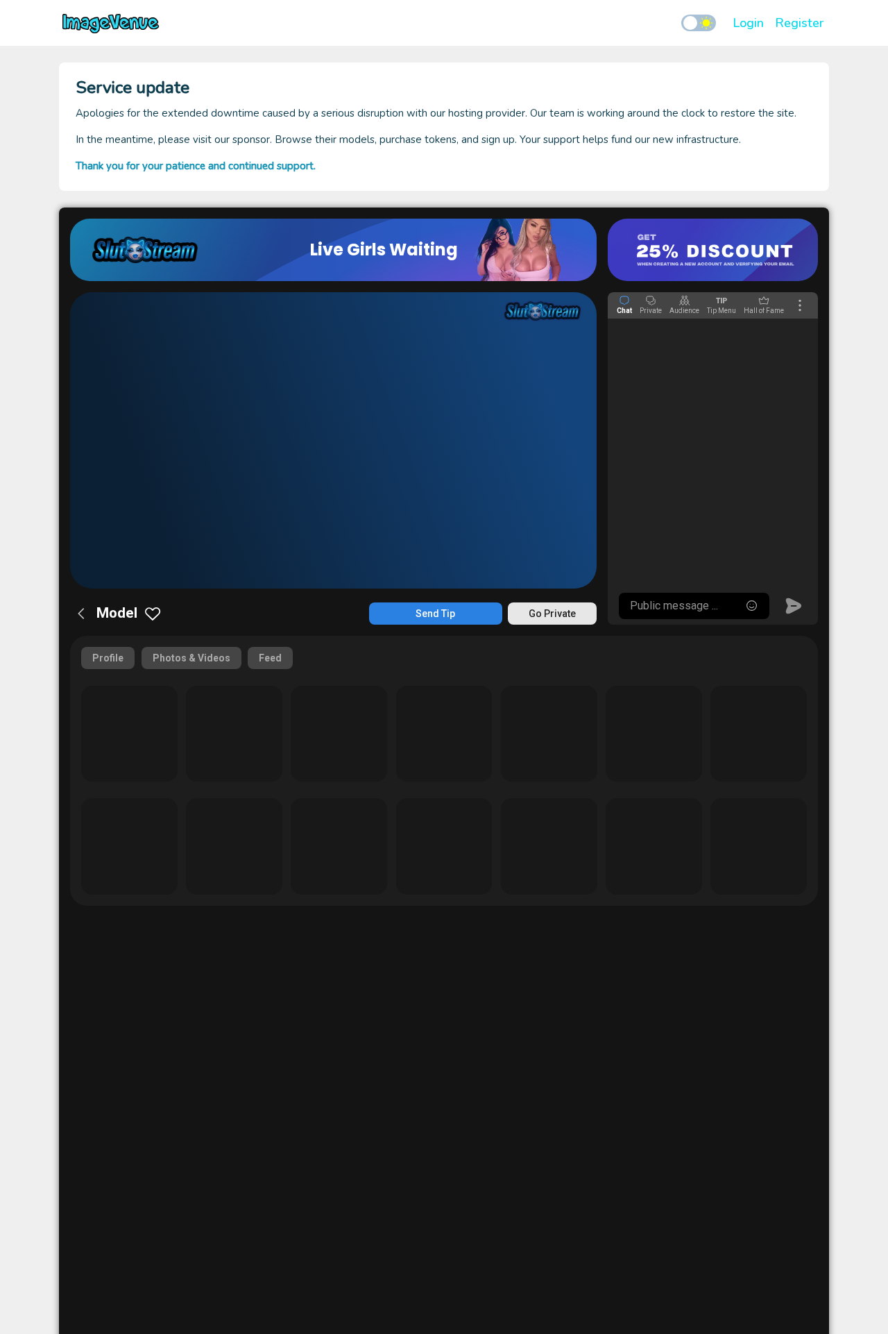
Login (748, 23)
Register (799, 23)
